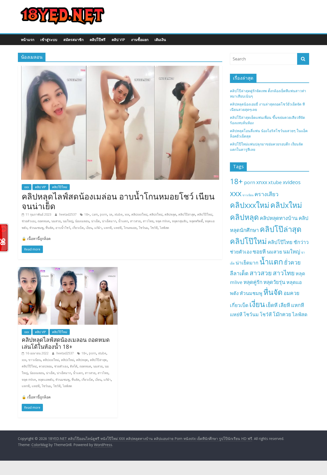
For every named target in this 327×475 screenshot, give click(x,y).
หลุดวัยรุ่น (274, 282)
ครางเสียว (266, 194)
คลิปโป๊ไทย (280, 242)
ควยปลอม (45, 366)
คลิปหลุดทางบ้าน (279, 218)
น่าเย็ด (95, 221)
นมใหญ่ (68, 221)
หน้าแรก (27, 39)
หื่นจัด (49, 228)
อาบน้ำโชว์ (62, 228)
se (110, 214)
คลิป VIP (118, 39)
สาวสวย (135, 221)
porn (103, 214)
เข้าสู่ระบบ (48, 39)
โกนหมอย (130, 228)
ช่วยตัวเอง (29, 221)
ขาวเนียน (34, 360)
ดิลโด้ (73, 366)
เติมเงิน (160, 39)
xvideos (292, 182)
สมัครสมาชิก (73, 39)
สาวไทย (148, 221)
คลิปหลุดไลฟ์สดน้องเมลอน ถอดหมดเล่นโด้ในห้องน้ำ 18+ (66, 343)
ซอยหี (259, 251)
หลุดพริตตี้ (196, 221)
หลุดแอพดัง (45, 379)
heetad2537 (68, 214)
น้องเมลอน (82, 221)
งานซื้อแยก (139, 39)
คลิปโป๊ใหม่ (59, 187)
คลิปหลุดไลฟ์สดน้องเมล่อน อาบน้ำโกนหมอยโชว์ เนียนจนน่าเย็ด (118, 201)
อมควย (291, 293)
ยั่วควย (292, 262)
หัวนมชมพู (36, 228)
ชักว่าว (301, 242)
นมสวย (56, 221)
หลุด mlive (163, 221)
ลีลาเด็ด (239, 273)
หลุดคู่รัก (252, 282)
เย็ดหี (272, 305)
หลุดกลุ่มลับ (179, 221)
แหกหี (108, 228)
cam (95, 214)
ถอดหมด (43, 221)
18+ (87, 214)
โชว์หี (154, 228)
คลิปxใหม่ (155, 214)
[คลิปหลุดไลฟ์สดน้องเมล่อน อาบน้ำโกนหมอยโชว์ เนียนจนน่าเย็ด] (120, 69)
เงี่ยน (89, 228)
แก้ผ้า (98, 228)
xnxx (261, 182)
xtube (118, 214)
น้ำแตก (123, 221)
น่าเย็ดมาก (109, 221)
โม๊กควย (282, 314)
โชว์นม (143, 228)
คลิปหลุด (170, 214)
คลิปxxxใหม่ (139, 214)
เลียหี (284, 305)
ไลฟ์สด (164, 228)
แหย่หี (118, 228)
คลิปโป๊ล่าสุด (186, 214)
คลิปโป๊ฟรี (98, 39)
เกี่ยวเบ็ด (78, 228)
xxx (26, 187)
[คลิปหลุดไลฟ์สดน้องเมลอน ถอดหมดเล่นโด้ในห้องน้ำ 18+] (68, 270)
